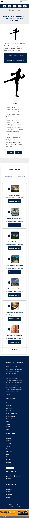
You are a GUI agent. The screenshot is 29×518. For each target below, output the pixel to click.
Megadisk (9, 448)
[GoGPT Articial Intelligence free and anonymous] (4, 6)
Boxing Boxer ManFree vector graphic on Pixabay (14, 19)
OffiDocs (8, 438)
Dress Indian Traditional (14, 335)
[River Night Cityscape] (15, 239)
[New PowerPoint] (25, 6)
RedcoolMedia (10, 446)
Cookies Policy (10, 419)
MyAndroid (9, 457)
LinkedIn (18, 476)
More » (14, 349)
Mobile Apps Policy (11, 413)
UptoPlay (8, 443)
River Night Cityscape (14, 242)
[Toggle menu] (2, 1)
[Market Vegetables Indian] (15, 215)
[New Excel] (19, 6)
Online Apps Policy (11, 411)
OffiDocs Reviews (11, 505)
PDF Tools (9, 494)
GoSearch (9, 489)
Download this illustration (15, 55)
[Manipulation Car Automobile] (15, 309)
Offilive (8, 497)
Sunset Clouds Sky (14, 195)
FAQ (7, 429)
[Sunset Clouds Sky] (15, 192)
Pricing (8, 424)
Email (9, 478)
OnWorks (8, 440)
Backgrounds (8, 176)
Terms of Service (10, 416)
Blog (7, 421)
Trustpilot (10, 468)
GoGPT (8, 492)
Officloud (8, 462)
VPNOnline (9, 451)
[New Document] (14, 6)
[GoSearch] (9, 6)
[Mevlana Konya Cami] (15, 286)
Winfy (7, 454)
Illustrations (21, 176)
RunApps (8, 459)
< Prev (10, 152)
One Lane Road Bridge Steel (14, 265)
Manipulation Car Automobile (14, 312)
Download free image (14, 201)
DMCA (8, 427)
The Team (9, 402)
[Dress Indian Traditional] (15, 332)
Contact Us (9, 408)
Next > (18, 152)
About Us (8, 405)
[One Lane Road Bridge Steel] (15, 262)
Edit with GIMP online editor (15, 61)
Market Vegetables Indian (14, 218)
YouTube (10, 476)
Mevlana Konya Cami (14, 289)
